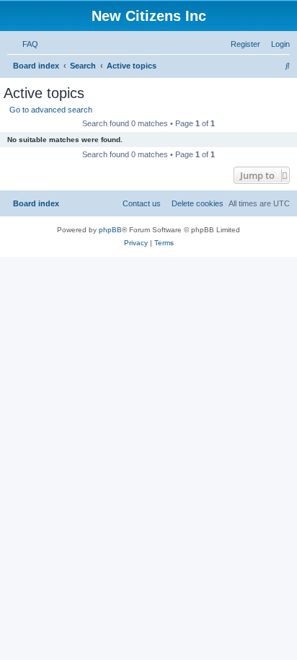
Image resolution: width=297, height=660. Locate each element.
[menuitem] (27, 44)
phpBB (110, 230)
